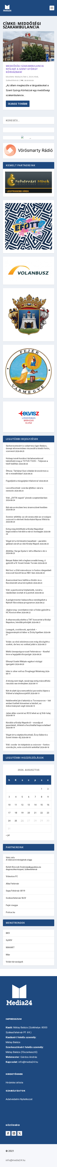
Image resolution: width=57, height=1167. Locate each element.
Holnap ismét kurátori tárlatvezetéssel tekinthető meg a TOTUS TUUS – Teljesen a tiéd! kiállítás (27, 461)
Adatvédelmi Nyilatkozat (19, 1099)
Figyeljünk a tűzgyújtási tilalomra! (22, 481)
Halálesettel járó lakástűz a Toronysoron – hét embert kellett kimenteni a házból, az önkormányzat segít (28, 703)
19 (22, 813)
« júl (8, 835)
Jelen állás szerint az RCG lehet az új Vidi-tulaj (28, 713)
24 (9, 821)
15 (41, 805)
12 (22, 805)
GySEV (9, 940)
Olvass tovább (17, 103)
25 (16, 821)
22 (41, 813)
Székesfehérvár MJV (16, 898)
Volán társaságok (14, 962)
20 (28, 813)
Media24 (18, 77)
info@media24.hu (28, 1061)
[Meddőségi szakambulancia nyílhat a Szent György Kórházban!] (28, 46)
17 (9, 813)
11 (16, 805)
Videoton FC (12, 876)
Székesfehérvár (12, 80)
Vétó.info (10, 857)
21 (35, 813)
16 (48, 805)
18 (16, 813)
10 (9, 805)
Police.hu (10, 912)
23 (48, 813)
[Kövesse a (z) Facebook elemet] (8, 1133)
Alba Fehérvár (12, 883)
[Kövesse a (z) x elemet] (19, 1133)
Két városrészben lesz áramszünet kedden (26, 507)
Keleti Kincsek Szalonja (17, 867)
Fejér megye (12, 905)
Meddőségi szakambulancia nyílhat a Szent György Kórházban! (25, 69)
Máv (8, 955)
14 (35, 805)
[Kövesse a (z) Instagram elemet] (14, 1133)
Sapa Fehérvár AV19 (15, 891)
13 (28, 805)
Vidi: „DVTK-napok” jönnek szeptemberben (26, 498)
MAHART (10, 947)
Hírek (36, 77)
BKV (8, 933)
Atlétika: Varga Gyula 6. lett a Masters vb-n (26, 551)
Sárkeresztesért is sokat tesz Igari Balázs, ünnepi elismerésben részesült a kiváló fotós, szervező (28, 448)
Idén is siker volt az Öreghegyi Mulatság (25, 671)
